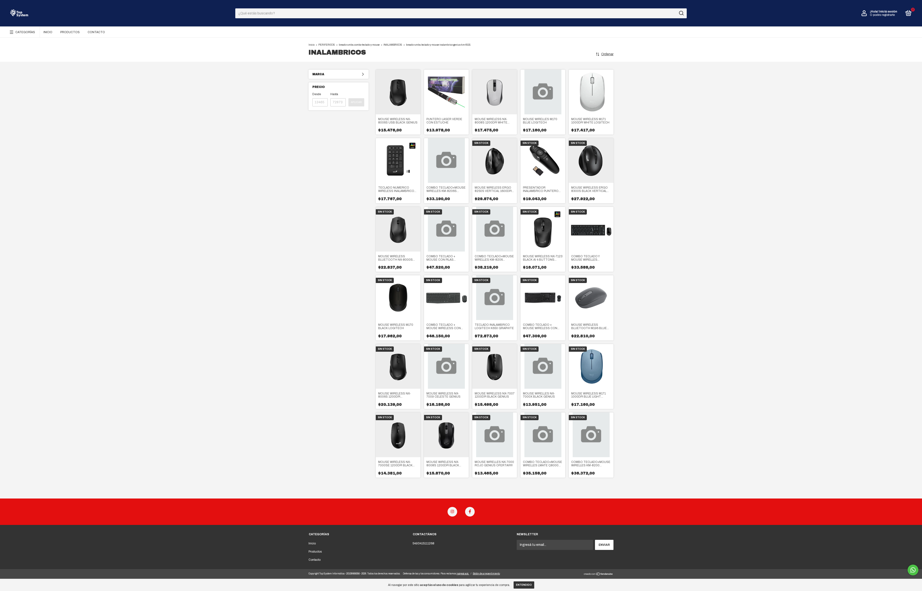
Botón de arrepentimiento (486, 573)
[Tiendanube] (598, 574)
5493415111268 (423, 543)
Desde (316, 94)
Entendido (524, 585)
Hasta (334, 94)
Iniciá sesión (888, 11)
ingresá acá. (462, 573)
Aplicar (356, 102)
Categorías (25, 32)
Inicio (47, 32)
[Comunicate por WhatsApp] (913, 570)
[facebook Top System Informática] (470, 512)
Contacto (96, 32)
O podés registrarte (882, 15)
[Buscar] (681, 13)
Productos (70, 32)
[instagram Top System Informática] (452, 512)
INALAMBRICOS (392, 44)
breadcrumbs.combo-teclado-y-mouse (359, 44)
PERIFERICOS (326, 44)
